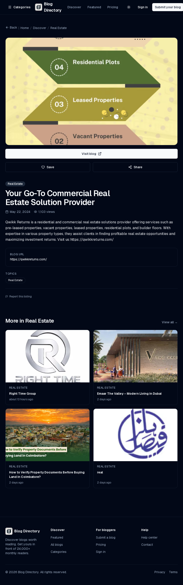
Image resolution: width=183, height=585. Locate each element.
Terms (173, 572)
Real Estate (58, 28)
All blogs (57, 545)
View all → (170, 322)
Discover (74, 7)
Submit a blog (105, 537)
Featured (94, 7)
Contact (147, 545)
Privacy (159, 572)
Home (25, 28)
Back (13, 27)
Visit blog (89, 154)
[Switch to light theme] (128, 7)
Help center (149, 537)
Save (50, 167)
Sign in (143, 7)
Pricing (112, 7)
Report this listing (20, 296)
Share (138, 167)
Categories (59, 552)
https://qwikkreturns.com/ (28, 259)
